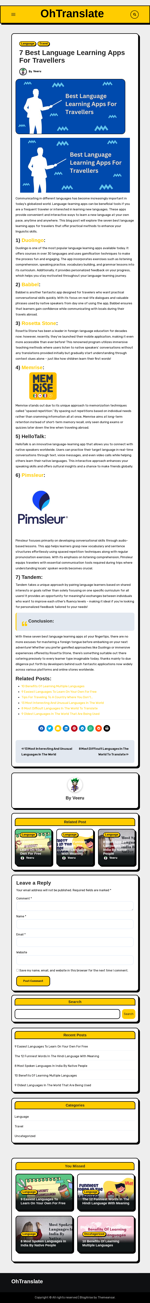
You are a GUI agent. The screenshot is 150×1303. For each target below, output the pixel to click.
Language (27, 43)
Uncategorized (25, 1136)
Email (21, 934)
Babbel (30, 284)
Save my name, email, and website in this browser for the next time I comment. (73, 970)
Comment (24, 898)
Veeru (37, 71)
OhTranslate (72, 13)
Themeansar (106, 1297)
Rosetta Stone (39, 323)
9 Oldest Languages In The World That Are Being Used (53, 1085)
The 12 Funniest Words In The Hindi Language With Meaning (74, 848)
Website (21, 952)
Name (21, 916)
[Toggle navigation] (13, 14)
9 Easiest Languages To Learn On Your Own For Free (31, 848)
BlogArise (86, 1297)
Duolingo (33, 240)
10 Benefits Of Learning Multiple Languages (46, 1075)
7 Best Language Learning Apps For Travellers (72, 56)
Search (75, 1002)
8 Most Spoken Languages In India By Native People (115, 848)
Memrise (32, 367)
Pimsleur (33, 475)
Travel (43, 43)
